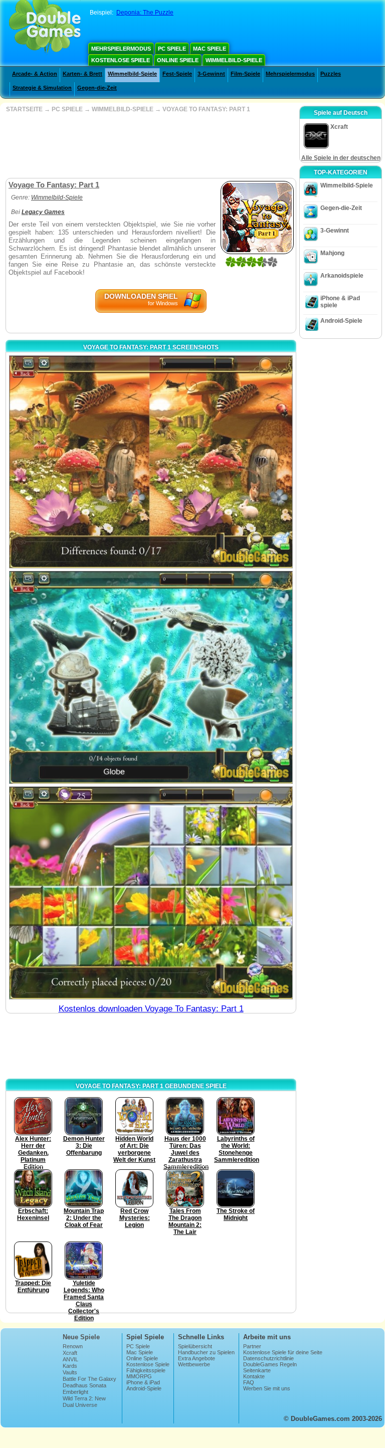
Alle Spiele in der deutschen (340, 157)
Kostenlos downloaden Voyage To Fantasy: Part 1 (151, 1008)
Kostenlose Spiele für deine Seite (282, 1352)
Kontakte (254, 1376)
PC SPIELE (67, 109)
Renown (73, 1346)
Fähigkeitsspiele (145, 1370)
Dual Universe (80, 1405)
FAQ (248, 1382)
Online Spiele (178, 60)
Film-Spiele (245, 74)
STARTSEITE (24, 109)
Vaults (70, 1372)
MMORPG (139, 1376)
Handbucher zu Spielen (206, 1352)
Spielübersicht (195, 1346)
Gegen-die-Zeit (97, 88)
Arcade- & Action (34, 74)
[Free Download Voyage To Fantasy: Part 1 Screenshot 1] (151, 461)
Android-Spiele (341, 320)
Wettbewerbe (194, 1364)
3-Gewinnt (211, 74)
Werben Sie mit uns (266, 1388)
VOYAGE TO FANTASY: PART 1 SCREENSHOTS (151, 347)
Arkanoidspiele (341, 275)
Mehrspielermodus (121, 49)
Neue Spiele (81, 1337)
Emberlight (75, 1392)
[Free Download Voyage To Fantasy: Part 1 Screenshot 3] (151, 892)
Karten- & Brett (82, 74)
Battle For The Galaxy (89, 1379)
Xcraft (70, 1353)
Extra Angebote (196, 1358)
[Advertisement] (150, 145)
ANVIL (70, 1359)
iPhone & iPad (143, 1382)
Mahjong (332, 253)
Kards (70, 1366)
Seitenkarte (257, 1370)
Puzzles (330, 74)
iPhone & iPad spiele (340, 302)
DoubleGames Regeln (270, 1364)
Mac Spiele (209, 49)
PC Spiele (172, 49)
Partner (252, 1346)
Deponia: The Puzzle (144, 12)
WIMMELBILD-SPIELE (122, 109)
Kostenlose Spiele (120, 60)
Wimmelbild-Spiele (234, 60)
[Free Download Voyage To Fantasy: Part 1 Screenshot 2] (151, 677)
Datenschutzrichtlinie (268, 1358)
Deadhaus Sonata (84, 1385)
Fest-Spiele (177, 74)
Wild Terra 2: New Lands (84, 1401)
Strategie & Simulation (42, 88)
